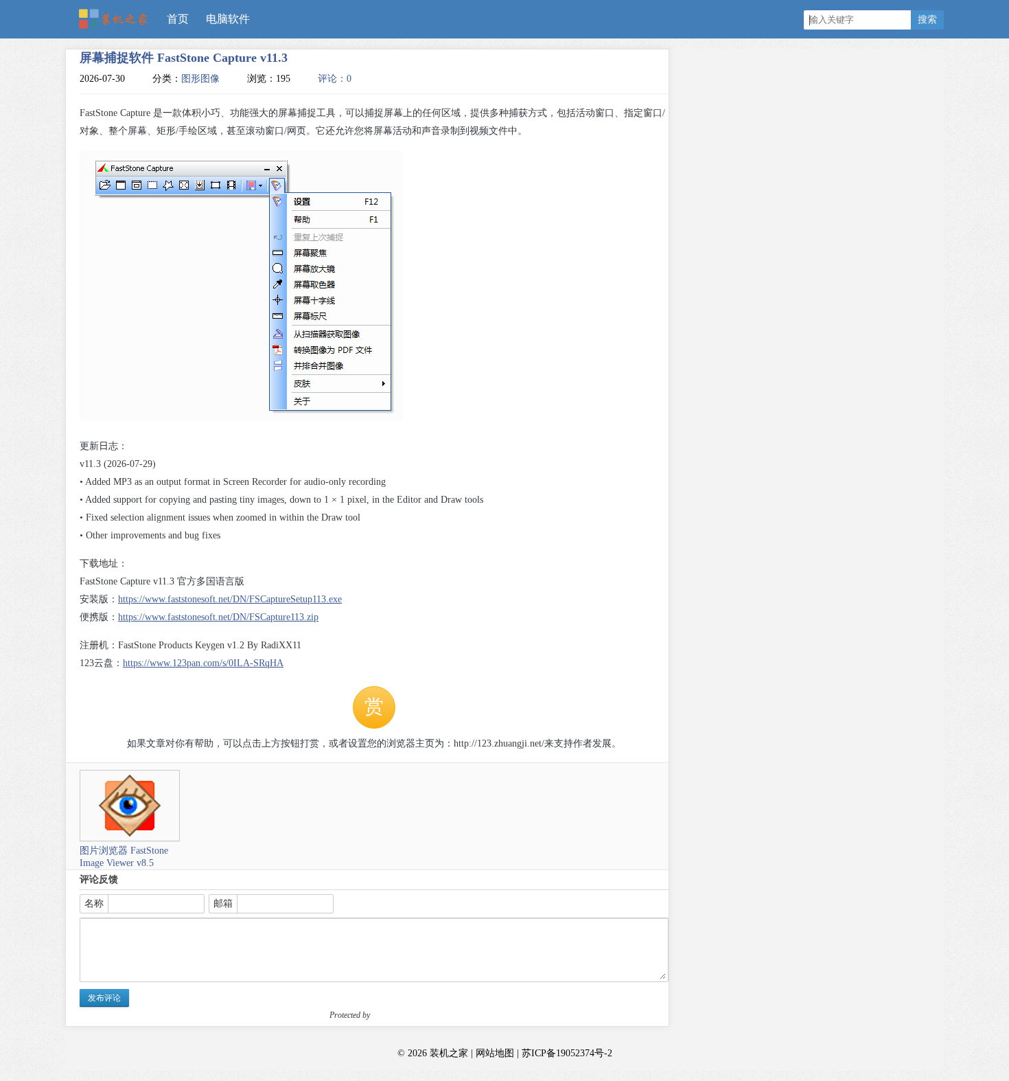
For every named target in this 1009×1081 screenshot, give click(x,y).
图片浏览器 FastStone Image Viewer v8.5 (124, 856)
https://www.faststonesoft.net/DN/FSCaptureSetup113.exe (230, 599)
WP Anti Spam (395, 1015)
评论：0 (334, 78)
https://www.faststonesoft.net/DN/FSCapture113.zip (218, 617)
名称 (94, 903)
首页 (178, 19)
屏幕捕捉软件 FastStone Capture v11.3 (184, 58)
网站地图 (495, 1053)
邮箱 (223, 903)
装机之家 (119, 20)
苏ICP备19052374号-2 (567, 1053)
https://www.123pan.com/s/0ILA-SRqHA (203, 663)
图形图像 (200, 78)
